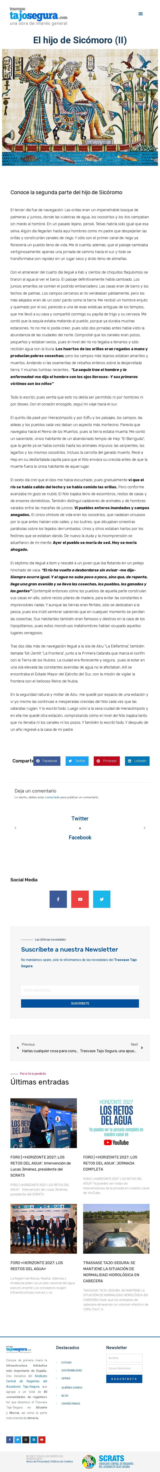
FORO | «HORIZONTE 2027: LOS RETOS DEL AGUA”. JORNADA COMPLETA (110, 1163)
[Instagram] (25, 1439)
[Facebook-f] (58, 899)
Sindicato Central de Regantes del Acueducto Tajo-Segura (26, 1381)
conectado (52, 797)
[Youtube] (80, 899)
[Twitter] (102, 899)
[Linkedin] (34, 1439)
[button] (140, 13)
